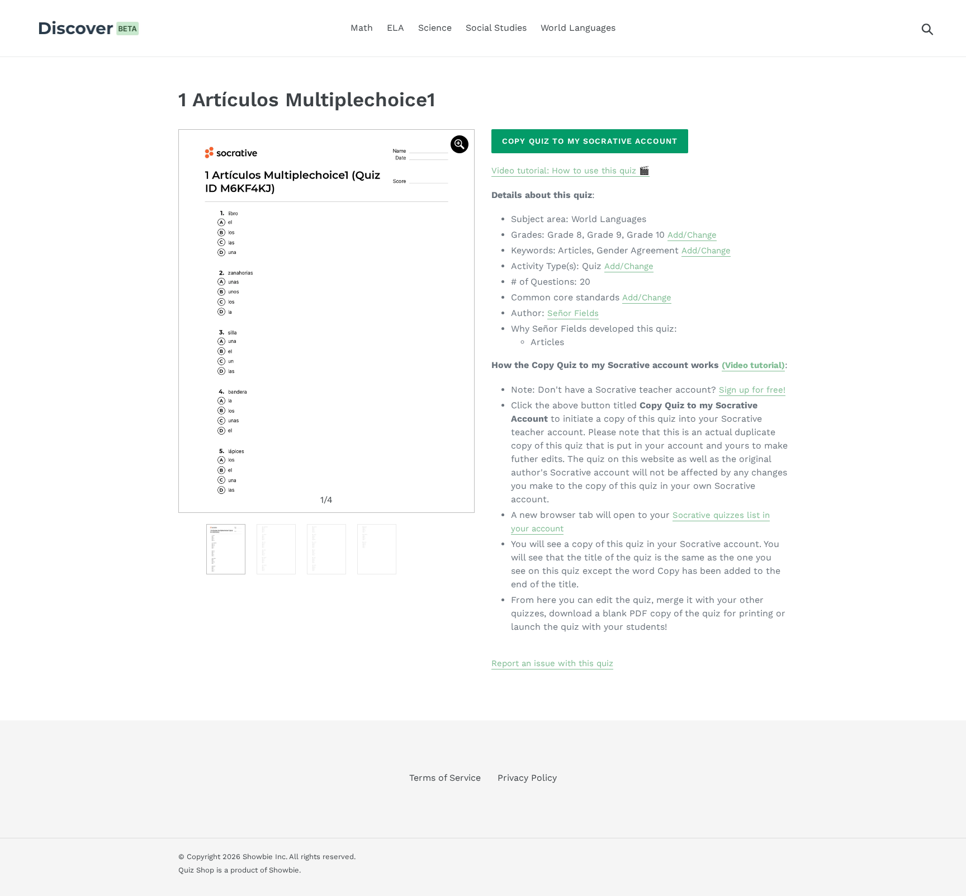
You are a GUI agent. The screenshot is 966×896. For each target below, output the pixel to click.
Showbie (284, 870)
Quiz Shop (196, 870)
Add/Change (692, 235)
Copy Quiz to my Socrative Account (590, 140)
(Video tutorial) (753, 365)
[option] (326, 321)
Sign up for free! (752, 390)
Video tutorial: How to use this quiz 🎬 (570, 171)
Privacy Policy (527, 777)
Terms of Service (445, 777)
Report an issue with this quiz (552, 663)
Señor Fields (573, 313)
